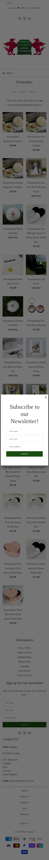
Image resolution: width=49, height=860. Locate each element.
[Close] (44, 398)
